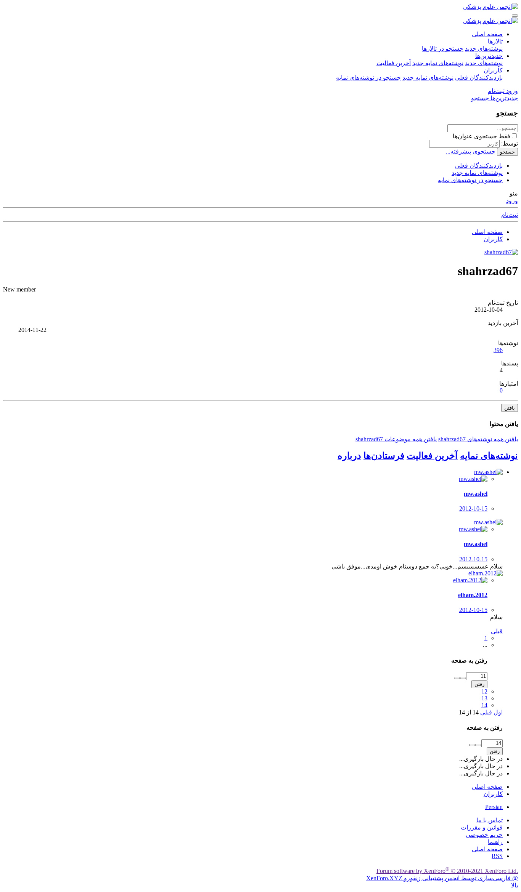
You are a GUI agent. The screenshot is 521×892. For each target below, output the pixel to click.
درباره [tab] (349, 456)
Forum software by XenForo (447, 871)
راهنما (495, 842)
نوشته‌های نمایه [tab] (489, 456)
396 (498, 350)
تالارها (495, 41)
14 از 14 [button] (469, 712)
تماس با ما (489, 820)
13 (484, 698)
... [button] (485, 645)
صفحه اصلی (487, 34)
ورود (512, 200)
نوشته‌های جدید (484, 48)
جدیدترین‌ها (489, 56)
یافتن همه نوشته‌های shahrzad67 (478, 439)
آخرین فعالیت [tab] (432, 456)
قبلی (497, 631)
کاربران (493, 70)
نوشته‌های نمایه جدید (437, 63)
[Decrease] (457, 678)
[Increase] (463, 678)
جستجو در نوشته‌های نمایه (368, 77)
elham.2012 (472, 595)
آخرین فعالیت (393, 63)
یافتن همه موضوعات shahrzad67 (396, 439)
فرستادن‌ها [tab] (383, 456)
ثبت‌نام (509, 214)
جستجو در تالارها (442, 48)
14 (484, 705)
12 (484, 691)
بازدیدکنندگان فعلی (479, 77)
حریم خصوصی (484, 834)
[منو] (515, 15)
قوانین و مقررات (482, 827)
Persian (494, 807)
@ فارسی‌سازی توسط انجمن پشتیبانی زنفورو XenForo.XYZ (442, 878)
